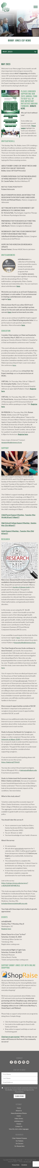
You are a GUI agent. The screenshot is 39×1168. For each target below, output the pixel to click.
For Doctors (19, 1143)
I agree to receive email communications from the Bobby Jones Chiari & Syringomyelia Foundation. (20, 1090)
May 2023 (7, 52)
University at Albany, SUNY (10, 739)
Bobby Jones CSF (17, 1160)
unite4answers (18, 1121)
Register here (6, 929)
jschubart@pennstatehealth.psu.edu (14, 903)
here (18, 286)
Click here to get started (10, 1037)
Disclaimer (24, 1164)
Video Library (19, 1118)
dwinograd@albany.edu (28, 770)
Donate (19, 1124)
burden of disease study (21, 587)
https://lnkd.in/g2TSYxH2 (10, 762)
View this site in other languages (19, 1129)
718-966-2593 (27, 1161)
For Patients (19, 1141)
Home (19, 1108)
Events (19, 1116)
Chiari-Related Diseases (19, 1138)
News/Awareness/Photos (19, 1113)
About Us (19, 1110)
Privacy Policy (15, 1164)
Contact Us (18, 1126)
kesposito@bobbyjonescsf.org (24, 643)
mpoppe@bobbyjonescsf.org (11, 442)
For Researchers (19, 1146)
